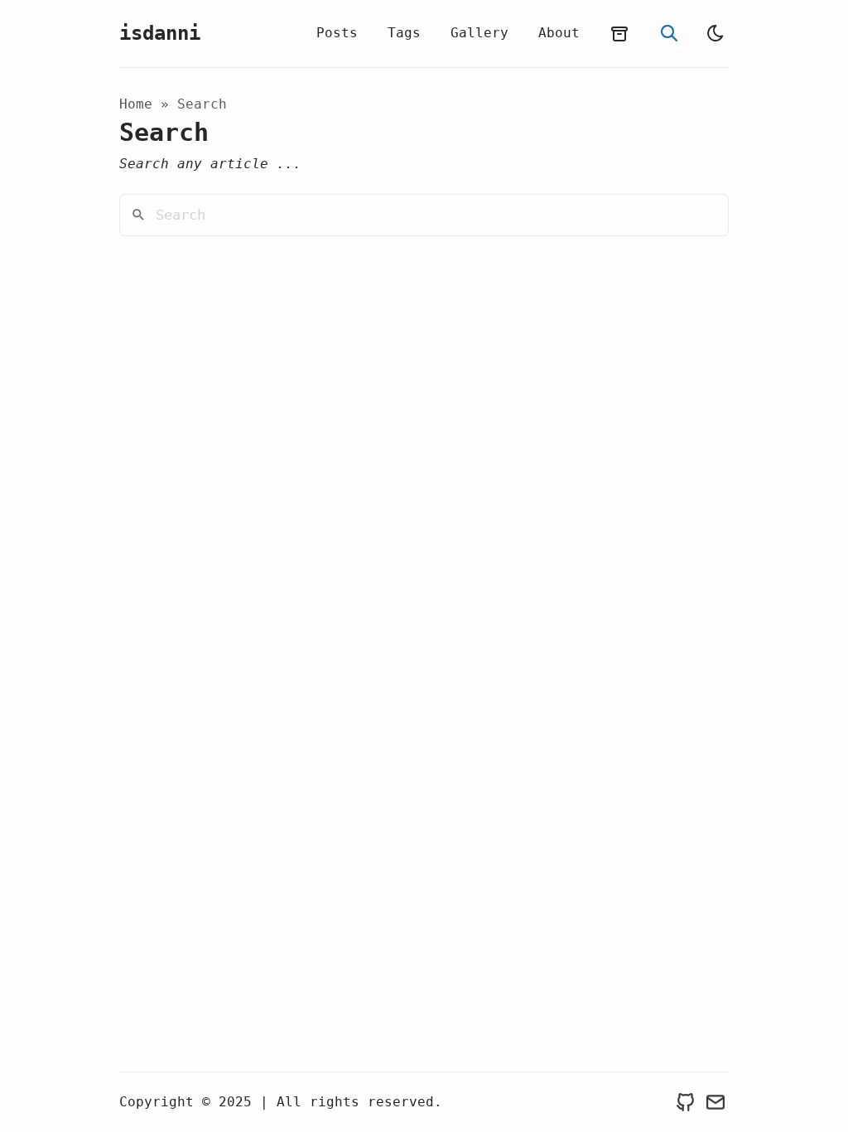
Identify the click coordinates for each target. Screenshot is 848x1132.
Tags (404, 33)
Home (135, 104)
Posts (337, 33)
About (559, 33)
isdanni (159, 33)
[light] (715, 33)
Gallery (479, 33)
